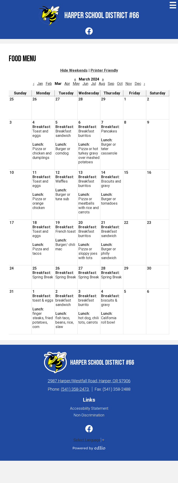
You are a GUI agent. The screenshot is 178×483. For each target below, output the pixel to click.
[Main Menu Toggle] (173, 5)
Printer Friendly (104, 70)
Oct (120, 83)
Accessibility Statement (89, 408)
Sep (111, 83)
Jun (85, 83)
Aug (102, 83)
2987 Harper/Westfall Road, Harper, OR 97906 (89, 380)
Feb (49, 83)
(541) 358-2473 (75, 389)
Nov (128, 83)
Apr (67, 83)
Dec (138, 83)
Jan (40, 83)
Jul (93, 83)
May (76, 83)
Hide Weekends (74, 70)
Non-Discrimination (89, 415)
